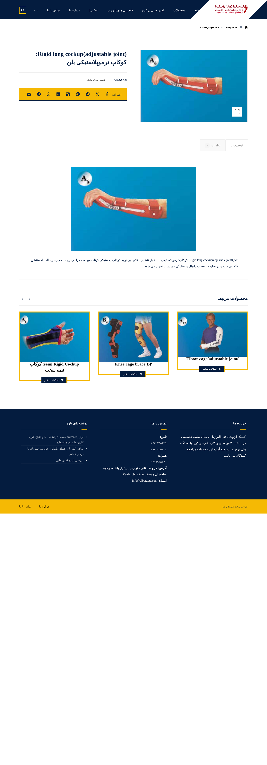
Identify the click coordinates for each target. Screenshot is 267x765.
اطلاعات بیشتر (209, 368)
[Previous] (29, 298)
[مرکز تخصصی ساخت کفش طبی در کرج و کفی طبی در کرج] (230, 9)
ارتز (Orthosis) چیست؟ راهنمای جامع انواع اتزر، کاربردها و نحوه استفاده (56, 439)
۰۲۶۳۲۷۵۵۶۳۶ (158, 449)
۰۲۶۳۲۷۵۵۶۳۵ (158, 443)
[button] (22, 10)
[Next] (22, 298)
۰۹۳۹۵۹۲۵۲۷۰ (158, 462)
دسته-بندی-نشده (95, 79)
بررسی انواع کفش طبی (69, 460)
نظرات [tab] (213, 145)
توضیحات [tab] (237, 145)
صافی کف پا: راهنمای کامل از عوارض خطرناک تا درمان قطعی (55, 451)
